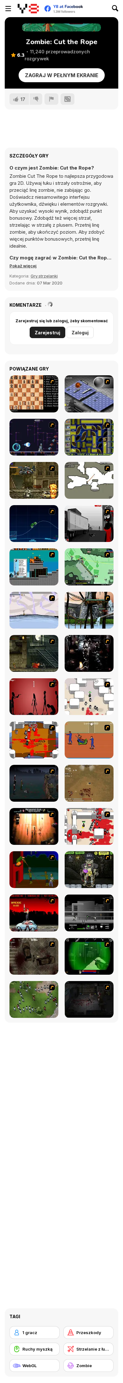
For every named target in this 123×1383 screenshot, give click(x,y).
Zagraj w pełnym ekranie (61, 75)
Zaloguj (80, 332)
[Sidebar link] (8, 8)
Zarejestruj (47, 332)
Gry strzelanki (44, 275)
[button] (23, 265)
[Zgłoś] (51, 99)
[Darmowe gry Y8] (28, 8)
